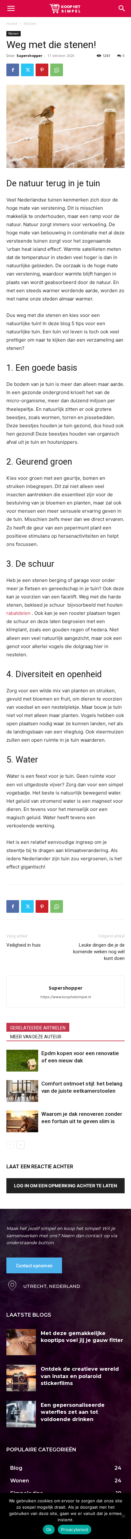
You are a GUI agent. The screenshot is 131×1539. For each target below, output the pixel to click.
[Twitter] (27, 70)
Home (11, 23)
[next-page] (20, 1145)
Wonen (30, 23)
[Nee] (123, 1516)
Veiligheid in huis (23, 945)
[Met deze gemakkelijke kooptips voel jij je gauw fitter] (21, 1342)
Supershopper (29, 55)
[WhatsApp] (56, 70)
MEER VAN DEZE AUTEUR (35, 1036)
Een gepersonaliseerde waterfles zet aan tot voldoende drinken (73, 1412)
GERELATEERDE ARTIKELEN (38, 1027)
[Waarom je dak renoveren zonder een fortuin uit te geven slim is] (22, 1121)
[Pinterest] (42, 70)
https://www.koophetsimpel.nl (65, 997)
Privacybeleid (74, 1529)
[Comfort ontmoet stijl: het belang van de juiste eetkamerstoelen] (22, 1091)
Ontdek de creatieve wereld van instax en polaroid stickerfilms (80, 1376)
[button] (122, 8)
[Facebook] (12, 70)
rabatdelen (19, 613)
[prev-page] (10, 1145)
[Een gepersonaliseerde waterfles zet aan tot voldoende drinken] (21, 1414)
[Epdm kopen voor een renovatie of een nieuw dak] (22, 1061)
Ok (49, 1529)
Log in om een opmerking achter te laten (65, 1185)
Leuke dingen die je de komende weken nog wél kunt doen (99, 951)
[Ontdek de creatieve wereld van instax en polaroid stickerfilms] (21, 1378)
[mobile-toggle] (11, 8)
